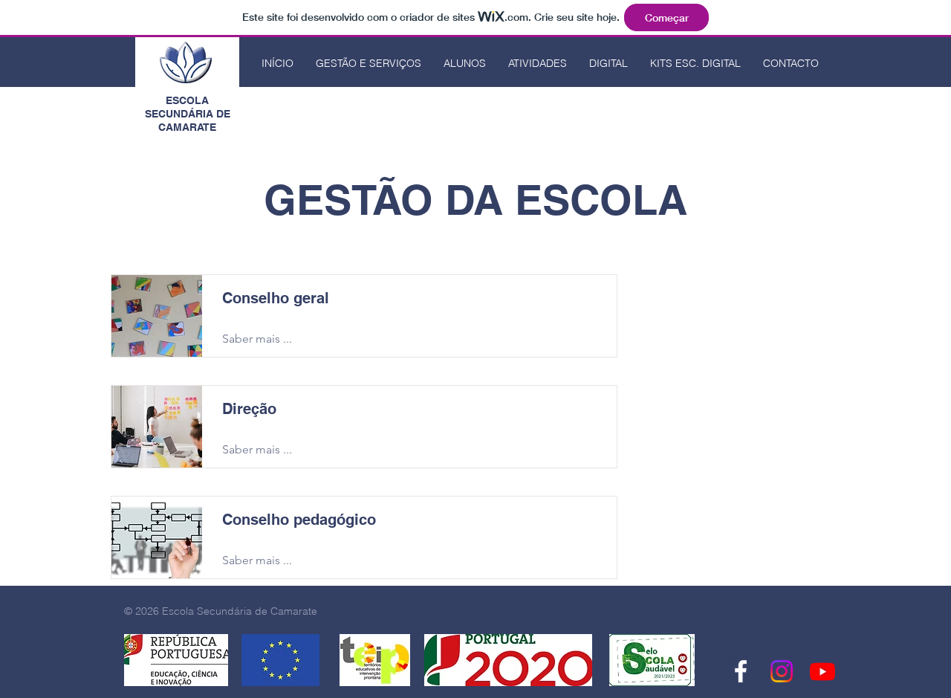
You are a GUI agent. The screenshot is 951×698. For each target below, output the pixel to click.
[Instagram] (781, 671)
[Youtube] (822, 671)
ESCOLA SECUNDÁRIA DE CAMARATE (187, 113)
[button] (368, 63)
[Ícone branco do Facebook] (741, 671)
